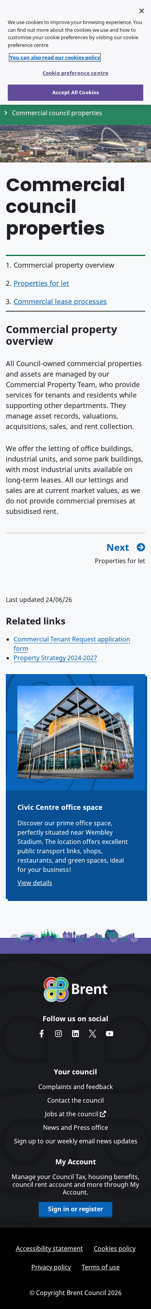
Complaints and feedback (75, 1087)
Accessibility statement (49, 1248)
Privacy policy (51, 1267)
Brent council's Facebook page (41, 1034)
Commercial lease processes (60, 301)
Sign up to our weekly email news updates (75, 1141)
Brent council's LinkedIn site (75, 1034)
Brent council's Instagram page (58, 1034)
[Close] (141, 10)
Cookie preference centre (75, 72)
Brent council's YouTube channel (109, 1034)
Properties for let (41, 283)
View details (34, 882)
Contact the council (75, 1100)
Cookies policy (115, 1248)
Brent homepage (76, 989)
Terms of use (101, 1267)
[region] (75, 52)
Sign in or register (75, 1209)
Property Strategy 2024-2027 (55, 658)
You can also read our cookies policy (55, 57)
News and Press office (75, 1127)
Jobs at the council (72, 1114)
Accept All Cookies (75, 92)
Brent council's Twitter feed (92, 1034)
